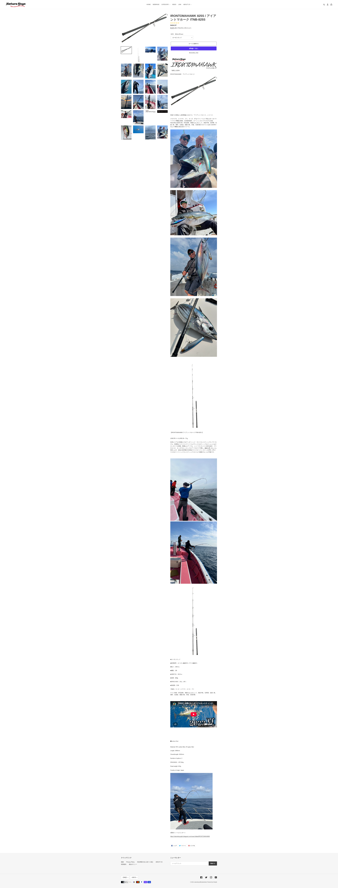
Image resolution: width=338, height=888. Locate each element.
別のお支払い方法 (193, 52)
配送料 (172, 28)
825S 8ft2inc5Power (177, 34)
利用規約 (123, 864)
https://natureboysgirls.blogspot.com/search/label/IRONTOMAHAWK (190, 836)
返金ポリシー (133, 864)
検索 (122, 862)
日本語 (125, 877)
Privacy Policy (130, 862)
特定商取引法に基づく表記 (145, 862)
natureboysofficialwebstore (200, 882)
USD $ (134, 877)
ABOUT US (159, 862)
